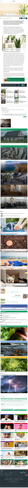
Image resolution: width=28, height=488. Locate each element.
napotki (14, 85)
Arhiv (26, 373)
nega (12, 85)
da (1, 394)
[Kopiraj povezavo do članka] (26, 18)
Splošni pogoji (21, 479)
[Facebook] (20, 18)
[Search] (27, 1)
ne (1, 395)
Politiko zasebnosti (11, 408)
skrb (9, 85)
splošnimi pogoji (7, 408)
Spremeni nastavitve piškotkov (9, 479)
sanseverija (11, 84)
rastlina (3, 84)
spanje (6, 84)
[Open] (3, 1)
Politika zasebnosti (16, 479)
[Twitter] (21, 18)
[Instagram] (26, 475)
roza (8, 84)
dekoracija (6, 85)
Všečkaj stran (14, 308)
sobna (15, 84)
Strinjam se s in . (7, 408)
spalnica (3, 85)
